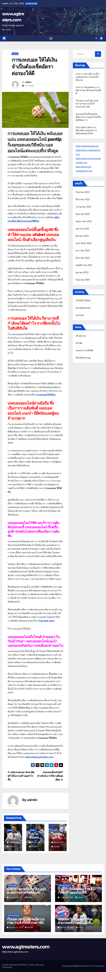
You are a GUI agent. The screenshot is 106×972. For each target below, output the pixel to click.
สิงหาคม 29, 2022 (16, 927)
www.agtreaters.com (25, 947)
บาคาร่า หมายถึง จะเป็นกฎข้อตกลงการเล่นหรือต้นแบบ (87, 77)
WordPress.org (83, 358)
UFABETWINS (83, 300)
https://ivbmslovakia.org (87, 146)
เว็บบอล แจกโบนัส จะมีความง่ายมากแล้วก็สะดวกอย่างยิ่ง (87, 103)
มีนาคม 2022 (82, 236)
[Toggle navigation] (50, 38)
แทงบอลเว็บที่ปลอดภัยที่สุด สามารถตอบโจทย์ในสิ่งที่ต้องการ (88, 117)
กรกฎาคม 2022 (83, 207)
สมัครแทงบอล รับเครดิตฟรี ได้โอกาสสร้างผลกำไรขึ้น (21, 776)
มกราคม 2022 (83, 250)
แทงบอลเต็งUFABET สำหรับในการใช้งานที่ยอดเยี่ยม (50, 776)
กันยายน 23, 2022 (16, 897)
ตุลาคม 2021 (82, 272)
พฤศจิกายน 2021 (84, 265)
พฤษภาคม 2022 (84, 221)
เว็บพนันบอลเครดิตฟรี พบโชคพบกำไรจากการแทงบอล (83, 966)
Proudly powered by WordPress (15, 965)
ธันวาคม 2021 (83, 258)
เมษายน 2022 (82, 228)
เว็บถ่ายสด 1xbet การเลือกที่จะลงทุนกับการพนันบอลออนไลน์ (86, 130)
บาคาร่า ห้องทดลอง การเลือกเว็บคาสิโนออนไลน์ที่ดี (88, 90)
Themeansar (7, 967)
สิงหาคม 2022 (83, 199)
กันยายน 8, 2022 (67, 897)
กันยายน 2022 (83, 192)
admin (28, 82)
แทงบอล (15, 53)
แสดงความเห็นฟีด (84, 350)
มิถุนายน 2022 (83, 214)
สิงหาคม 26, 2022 (67, 927)
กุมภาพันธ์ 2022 (84, 243)
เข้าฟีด (79, 343)
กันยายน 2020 (83, 280)
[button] (96, 38)
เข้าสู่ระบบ (81, 336)
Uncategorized (83, 308)
